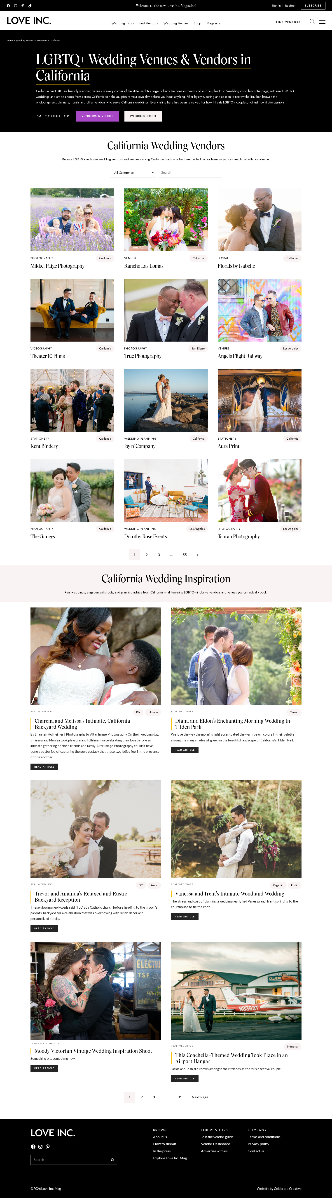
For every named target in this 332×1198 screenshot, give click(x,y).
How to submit (164, 1144)
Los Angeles (290, 348)
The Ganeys (42, 536)
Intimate (153, 712)
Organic (278, 885)
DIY (138, 712)
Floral (223, 258)
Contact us (256, 1151)
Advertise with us (214, 1151)
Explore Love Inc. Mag (170, 1158)
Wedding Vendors (25, 40)
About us (160, 1137)
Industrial (292, 1046)
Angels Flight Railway (240, 356)
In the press (162, 1151)
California (105, 258)
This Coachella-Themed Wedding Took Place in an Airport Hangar (231, 1058)
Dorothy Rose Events (145, 536)
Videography (41, 348)
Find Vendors (288, 22)
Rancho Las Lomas (144, 266)
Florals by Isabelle (236, 266)
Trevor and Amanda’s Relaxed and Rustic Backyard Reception (81, 897)
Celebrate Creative (288, 1189)
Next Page (200, 1097)
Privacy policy (258, 1144)
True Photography (143, 356)
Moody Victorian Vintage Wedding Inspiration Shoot (93, 1051)
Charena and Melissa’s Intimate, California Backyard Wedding (82, 724)
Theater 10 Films (47, 356)
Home (10, 40)
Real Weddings (41, 711)
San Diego (198, 348)
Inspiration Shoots (44, 1043)
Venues (130, 258)
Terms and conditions (264, 1137)
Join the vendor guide (217, 1137)
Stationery (39, 438)
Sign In (276, 5)
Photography (41, 258)
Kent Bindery (44, 446)
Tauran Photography (239, 536)
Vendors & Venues (98, 116)
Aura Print (228, 446)
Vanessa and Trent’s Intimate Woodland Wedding (229, 894)
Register (290, 5)
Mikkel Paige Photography (57, 266)
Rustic (154, 885)
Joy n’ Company (140, 446)
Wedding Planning (140, 438)
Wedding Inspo (143, 116)
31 (180, 1097)
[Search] (112, 1160)
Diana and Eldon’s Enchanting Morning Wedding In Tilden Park (232, 724)
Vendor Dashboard (215, 1144)
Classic (294, 712)
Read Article (46, 767)
